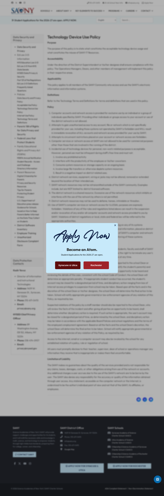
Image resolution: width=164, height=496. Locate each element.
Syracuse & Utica (67, 265)
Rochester (96, 265)
